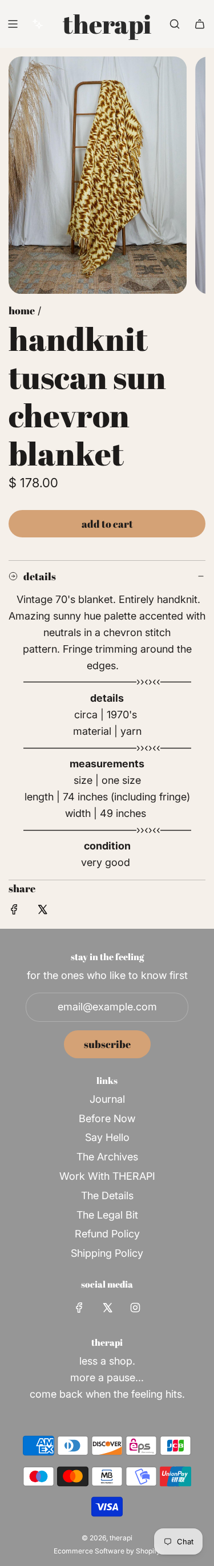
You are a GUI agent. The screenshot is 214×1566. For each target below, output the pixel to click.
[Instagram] (135, 1307)
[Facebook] (79, 1307)
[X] (107, 1307)
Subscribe (107, 1044)
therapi (107, 24)
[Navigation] (12, 24)
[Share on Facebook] (14, 912)
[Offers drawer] (37, 24)
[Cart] (199, 24)
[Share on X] (42, 912)
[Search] (174, 24)
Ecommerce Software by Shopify (107, 1551)
